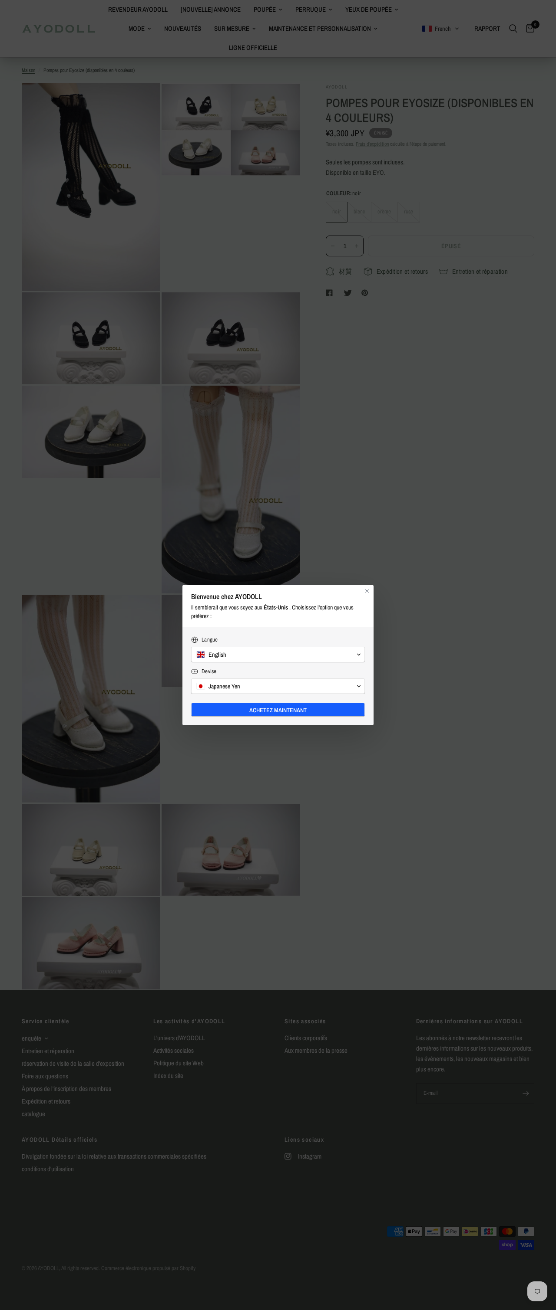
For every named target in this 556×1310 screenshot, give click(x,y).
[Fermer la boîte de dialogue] (367, 591)
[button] (278, 654)
